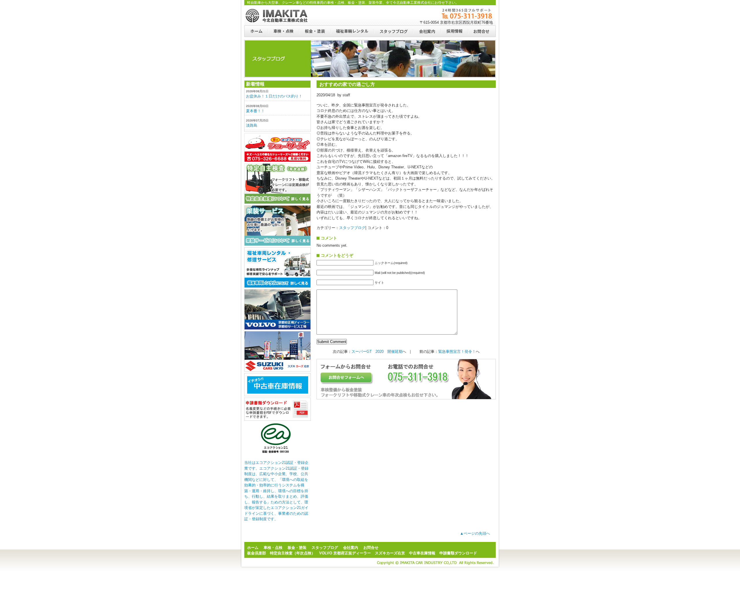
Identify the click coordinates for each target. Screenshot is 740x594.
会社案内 (427, 31)
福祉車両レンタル (352, 31)
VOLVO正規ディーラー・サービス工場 (277, 309)
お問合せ (482, 31)
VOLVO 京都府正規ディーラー (345, 553)
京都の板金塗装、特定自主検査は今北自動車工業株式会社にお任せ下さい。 (277, 15)
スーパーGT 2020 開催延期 (377, 351)
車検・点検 (283, 31)
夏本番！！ (255, 111)
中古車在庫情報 (422, 553)
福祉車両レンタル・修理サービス (277, 267)
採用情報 (454, 31)
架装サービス (277, 225)
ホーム (256, 31)
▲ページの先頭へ (475, 533)
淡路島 (251, 125)
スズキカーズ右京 (277, 351)
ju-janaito (277, 384)
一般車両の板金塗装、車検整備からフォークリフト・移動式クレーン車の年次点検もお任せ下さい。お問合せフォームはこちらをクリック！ (406, 379)
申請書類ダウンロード (277, 409)
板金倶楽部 (277, 147)
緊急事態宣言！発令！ (457, 351)
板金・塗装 (314, 31)
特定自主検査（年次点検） (277, 183)
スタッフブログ (393, 31)
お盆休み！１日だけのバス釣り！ (274, 96)
